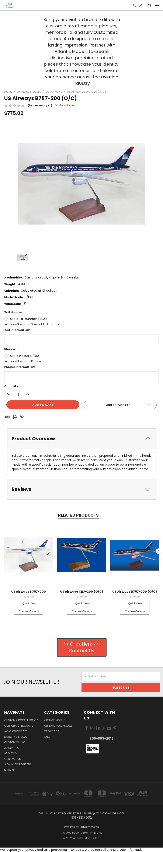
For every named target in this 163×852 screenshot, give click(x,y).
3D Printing (11, 748)
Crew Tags (51, 731)
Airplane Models (54, 720)
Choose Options (28, 611)
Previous (5, 551)
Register (25, 764)
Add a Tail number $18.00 (28, 319)
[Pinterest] (22, 417)
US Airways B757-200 (28, 591)
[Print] (15, 417)
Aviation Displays (16, 731)
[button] (92, 749)
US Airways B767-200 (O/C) (134, 591)
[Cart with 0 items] (149, 5)
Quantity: (11, 386)
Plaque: (11, 349)
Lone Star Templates (89, 832)
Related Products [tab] (78, 515)
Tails (47, 737)
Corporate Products (19, 726)
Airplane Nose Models (58, 726)
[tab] (81, 438)
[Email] (7, 417)
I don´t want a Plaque (25, 361)
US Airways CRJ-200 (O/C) (81, 591)
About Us (10, 753)
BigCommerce (89, 827)
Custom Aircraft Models (21, 720)
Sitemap (9, 770)
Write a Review (66, 105)
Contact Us (12, 759)
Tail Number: (15, 312)
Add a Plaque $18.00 (24, 356)
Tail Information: (17, 330)
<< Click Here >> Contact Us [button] (82, 647)
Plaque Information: (19, 367)
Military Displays (15, 737)
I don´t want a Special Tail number (35, 324)
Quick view (28, 603)
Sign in (9, 764)
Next (158, 551)
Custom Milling (14, 742)
